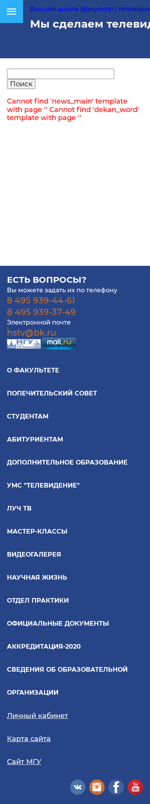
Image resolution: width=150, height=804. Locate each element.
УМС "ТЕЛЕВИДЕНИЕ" (43, 485)
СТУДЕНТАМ (27, 416)
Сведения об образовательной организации (67, 681)
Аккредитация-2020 (44, 646)
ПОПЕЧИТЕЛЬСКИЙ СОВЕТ (52, 393)
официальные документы (58, 623)
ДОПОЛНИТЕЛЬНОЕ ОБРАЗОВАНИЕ (67, 462)
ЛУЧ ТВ (19, 508)
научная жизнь (37, 577)
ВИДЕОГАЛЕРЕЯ (34, 554)
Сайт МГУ (24, 762)
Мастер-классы (37, 531)
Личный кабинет (37, 716)
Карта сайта (29, 739)
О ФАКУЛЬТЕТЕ (33, 370)
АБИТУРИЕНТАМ (35, 439)
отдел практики (38, 600)
